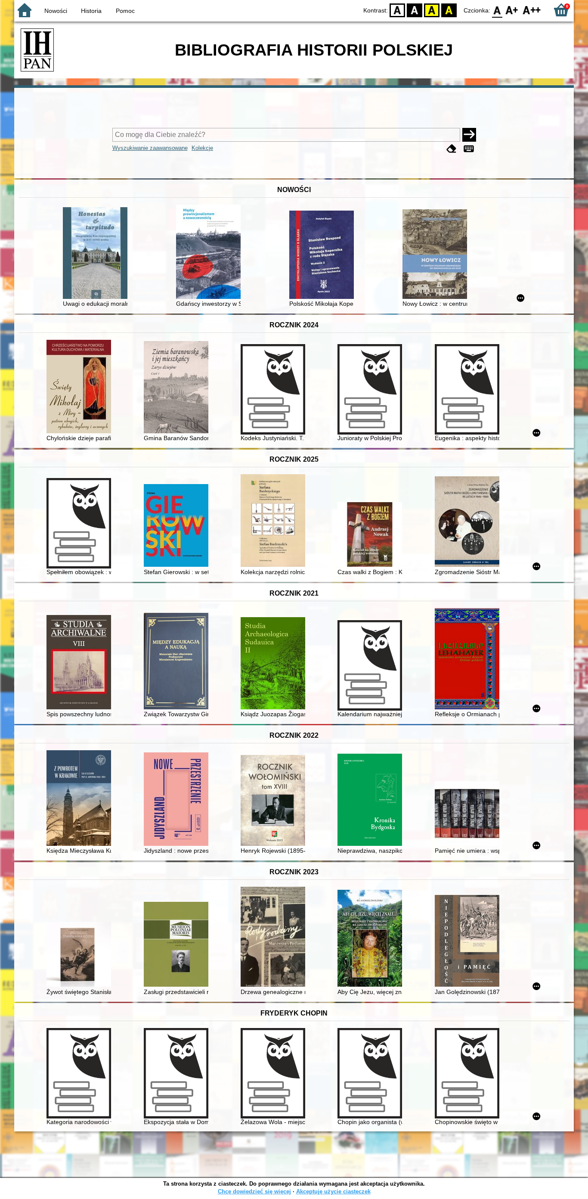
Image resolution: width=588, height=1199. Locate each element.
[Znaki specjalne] (469, 148)
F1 (512, 9)
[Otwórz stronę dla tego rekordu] (97, 254)
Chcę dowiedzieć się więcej (254, 1191)
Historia (91, 10)
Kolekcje (202, 148)
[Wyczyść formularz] (451, 148)
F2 (532, 9)
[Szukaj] (469, 135)
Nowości (55, 10)
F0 (497, 9)
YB (431, 9)
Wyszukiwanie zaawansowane (150, 148)
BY (449, 9)
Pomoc (125, 10)
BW (414, 9)
